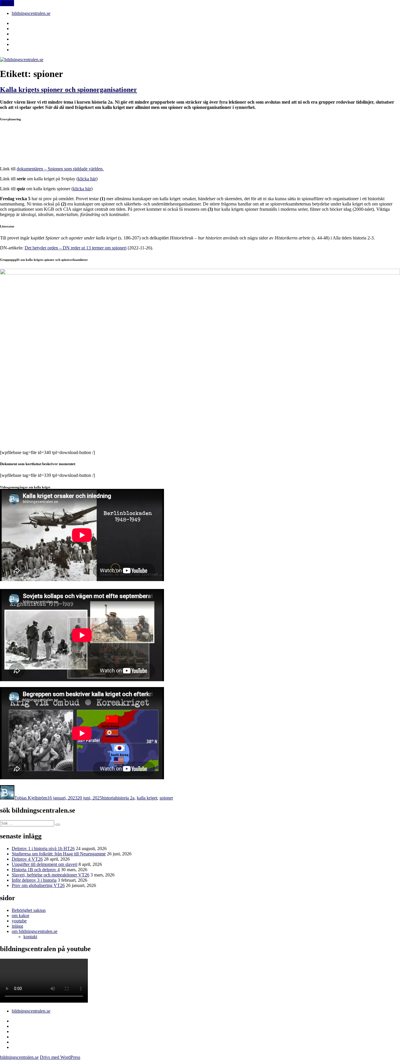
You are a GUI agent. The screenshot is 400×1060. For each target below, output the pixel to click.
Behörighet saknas (29, 910)
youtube (19, 920)
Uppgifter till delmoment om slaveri (44, 864)
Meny (7, 3)
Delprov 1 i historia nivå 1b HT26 (43, 848)
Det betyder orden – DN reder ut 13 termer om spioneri (76, 247)
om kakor (20, 915)
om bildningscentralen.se (34, 931)
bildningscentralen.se (31, 13)
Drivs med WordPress (60, 1057)
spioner (166, 797)
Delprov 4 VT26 (27, 859)
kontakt (30, 936)
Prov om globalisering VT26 (38, 885)
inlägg (17, 926)
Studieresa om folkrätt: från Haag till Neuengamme (59, 853)
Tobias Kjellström (30, 797)
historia (108, 797)
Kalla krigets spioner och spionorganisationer (68, 89)
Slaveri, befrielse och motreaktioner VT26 (50, 874)
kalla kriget (147, 797)
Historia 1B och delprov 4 (36, 869)
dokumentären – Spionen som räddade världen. (60, 168)
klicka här (87, 178)
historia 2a (124, 797)
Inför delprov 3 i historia (34, 880)
